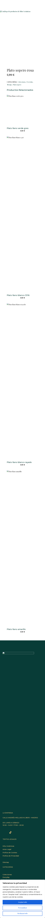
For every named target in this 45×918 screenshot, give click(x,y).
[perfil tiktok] (10, 833)
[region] (22, 899)
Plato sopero (17, 85)
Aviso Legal (7, 849)
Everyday (30, 82)
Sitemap (6, 862)
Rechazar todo (22, 913)
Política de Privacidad (11, 856)
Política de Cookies (10, 852)
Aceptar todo (22, 902)
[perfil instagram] (5, 833)
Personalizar (22, 908)
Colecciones (22, 82)
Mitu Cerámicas (8, 846)
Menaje (9, 85)
